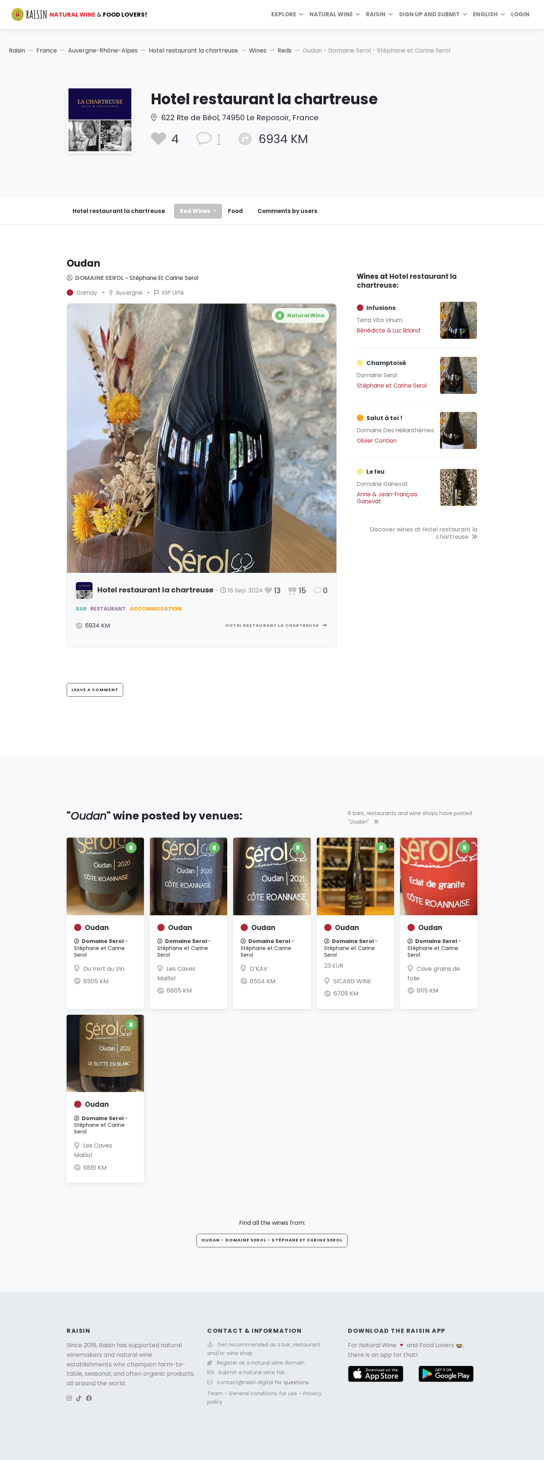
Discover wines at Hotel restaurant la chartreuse (423, 533)
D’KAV (259, 968)
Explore (283, 14)
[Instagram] (69, 1398)
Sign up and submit (429, 14)
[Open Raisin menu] (391, 14)
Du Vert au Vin (103, 968)
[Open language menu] (503, 14)
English (485, 14)
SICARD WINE (352, 981)
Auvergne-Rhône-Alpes (103, 50)
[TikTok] (78, 1398)
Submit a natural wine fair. (252, 1372)
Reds (285, 50)
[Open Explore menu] (301, 14)
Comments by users (288, 211)
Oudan (97, 927)
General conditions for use (264, 1393)
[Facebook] (89, 1398)
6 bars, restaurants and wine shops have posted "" (410, 817)
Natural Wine (377, 1345)
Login (520, 14)
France (46, 50)
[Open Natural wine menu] (358, 14)
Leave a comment (94, 690)
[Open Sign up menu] (465, 14)
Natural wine (331, 14)
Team (215, 1393)
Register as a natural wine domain (261, 1362)
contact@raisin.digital (245, 1382)
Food (235, 211)
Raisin (17, 50)
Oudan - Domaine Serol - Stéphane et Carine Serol (272, 1240)
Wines (257, 50)
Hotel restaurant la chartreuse (193, 50)
